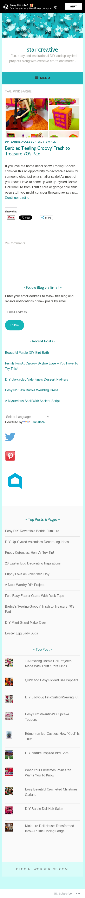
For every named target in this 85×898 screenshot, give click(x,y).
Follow (14, 325)
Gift (73, 6)
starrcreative (42, 49)
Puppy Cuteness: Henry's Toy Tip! (29, 552)
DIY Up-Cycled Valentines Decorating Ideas (37, 542)
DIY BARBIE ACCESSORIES (23, 141)
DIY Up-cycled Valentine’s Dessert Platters (36, 379)
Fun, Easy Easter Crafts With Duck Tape (34, 595)
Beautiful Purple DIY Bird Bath (27, 352)
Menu (45, 77)
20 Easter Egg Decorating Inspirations (33, 563)
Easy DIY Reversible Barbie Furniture (32, 531)
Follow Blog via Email (42, 287)
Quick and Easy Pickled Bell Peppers (51, 680)
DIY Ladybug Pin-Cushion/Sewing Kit (52, 697)
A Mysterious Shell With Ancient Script (32, 401)
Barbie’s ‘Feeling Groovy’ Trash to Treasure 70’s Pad (37, 151)
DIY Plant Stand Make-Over (25, 622)
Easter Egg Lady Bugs (21, 633)
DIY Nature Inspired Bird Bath (46, 753)
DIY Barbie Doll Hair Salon (44, 808)
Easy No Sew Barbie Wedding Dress (31, 390)
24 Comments (15, 243)
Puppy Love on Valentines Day (27, 574)
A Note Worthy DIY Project (25, 585)
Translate (38, 422)
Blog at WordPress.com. (42, 869)
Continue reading (17, 197)
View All (49, 141)
